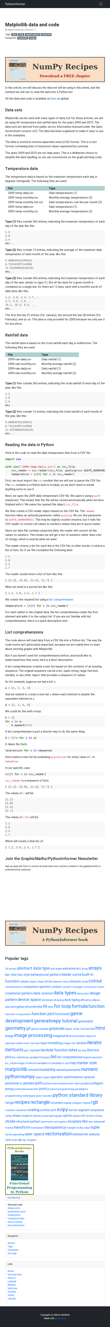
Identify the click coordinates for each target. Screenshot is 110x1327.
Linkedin (12, 1298)
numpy (32, 38)
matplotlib (46, 35)
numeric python (32, 35)
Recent (11, 1243)
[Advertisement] (57, 49)
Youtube (12, 1291)
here (53, 98)
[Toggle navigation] (101, 4)
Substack (12, 1288)
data (14, 35)
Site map (12, 1253)
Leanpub (12, 1281)
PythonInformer (15, 4)
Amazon (12, 1278)
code (21, 35)
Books (11, 1271)
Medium (12, 1284)
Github (11, 1295)
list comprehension (61, 599)
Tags (10, 1246)
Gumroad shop (15, 1274)
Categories (13, 1250)
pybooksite (60, 1318)
